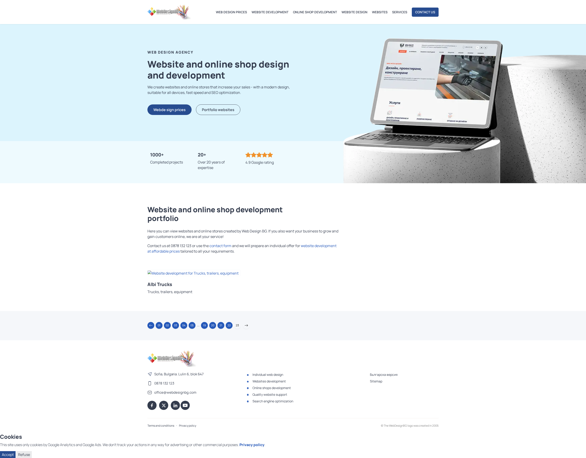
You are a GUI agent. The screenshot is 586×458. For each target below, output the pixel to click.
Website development (270, 12)
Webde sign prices (169, 109)
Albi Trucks (159, 284)
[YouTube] (185, 405)
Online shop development (315, 12)
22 (229, 325)
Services (399, 12)
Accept (8, 454)
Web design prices (231, 12)
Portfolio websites (218, 109)
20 (212, 325)
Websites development (269, 381)
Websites (380, 12)
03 (175, 325)
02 (167, 325)
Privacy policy (187, 426)
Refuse (24, 454)
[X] (163, 405)
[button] (150, 325)
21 (221, 325)
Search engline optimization (272, 401)
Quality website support (269, 394)
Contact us (425, 12)
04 (183, 325)
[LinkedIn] (175, 405)
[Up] (578, 452)
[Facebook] (152, 405)
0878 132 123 (164, 383)
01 (159, 325)
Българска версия (384, 374)
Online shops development (271, 388)
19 (204, 325)
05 (192, 325)
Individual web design (267, 374)
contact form (220, 245)
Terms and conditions (160, 426)
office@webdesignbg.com (175, 392)
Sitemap (376, 381)
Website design (354, 12)
